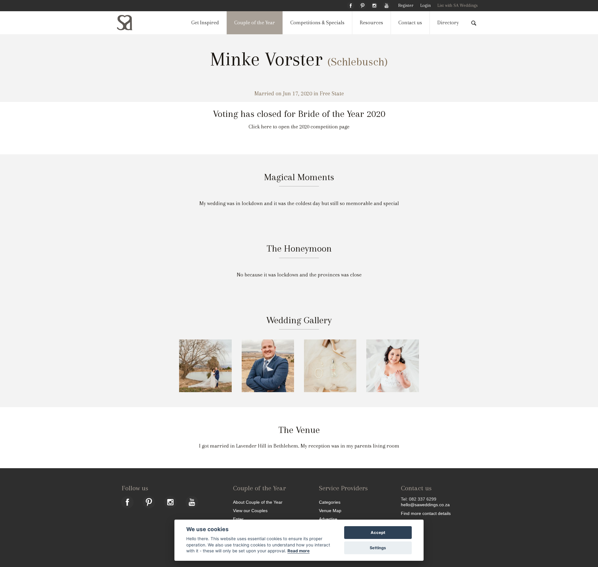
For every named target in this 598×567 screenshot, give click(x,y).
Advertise (328, 519)
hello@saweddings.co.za (425, 504)
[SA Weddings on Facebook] (350, 4)
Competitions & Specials (317, 23)
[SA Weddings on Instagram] (374, 4)
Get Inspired (205, 23)
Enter (238, 519)
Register (405, 5)
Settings (378, 547)
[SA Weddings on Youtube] (386, 4)
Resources (371, 23)
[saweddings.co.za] (129, 22)
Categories (329, 502)
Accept (378, 532)
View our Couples (250, 510)
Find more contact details (426, 513)
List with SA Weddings (457, 5)
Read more (298, 550)
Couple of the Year (254, 23)
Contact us (410, 23)
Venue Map (330, 510)
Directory (448, 23)
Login (425, 5)
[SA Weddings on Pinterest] (362, 4)
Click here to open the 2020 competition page (299, 127)
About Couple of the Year (257, 502)
